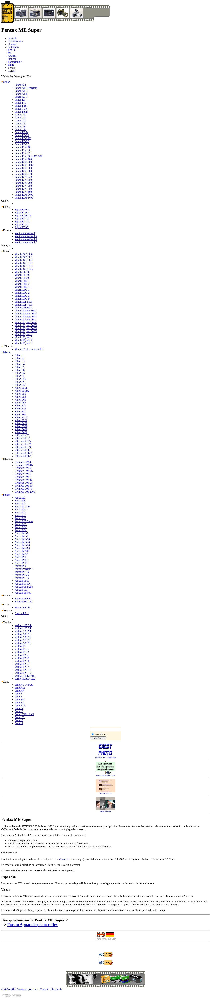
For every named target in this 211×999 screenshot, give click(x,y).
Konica (7, 230)
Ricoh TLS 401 (23, 607)
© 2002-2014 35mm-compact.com (19, 989)
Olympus (8, 459)
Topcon (7, 610)
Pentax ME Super (24, 521)
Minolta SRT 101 (24, 257)
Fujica (6, 206)
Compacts (13, 44)
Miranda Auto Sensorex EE (29, 349)
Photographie (15, 61)
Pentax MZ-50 (22, 545)
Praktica (7, 595)
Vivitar (4, 616)
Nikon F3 (20, 361)
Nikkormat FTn (23, 441)
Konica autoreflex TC (26, 242)
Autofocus (13, 47)
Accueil (12, 38)
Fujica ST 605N (23, 215)
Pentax (6, 494)
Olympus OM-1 (23, 462)
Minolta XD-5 (22, 280)
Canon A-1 (20, 84)
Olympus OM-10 (23, 479)
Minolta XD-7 (22, 283)
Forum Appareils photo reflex (32, 924)
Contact (44, 989)
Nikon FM (20, 384)
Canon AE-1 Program (26, 87)
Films (11, 64)
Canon (6, 82)
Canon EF (20, 99)
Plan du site (57, 989)
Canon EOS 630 (23, 177)
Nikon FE (20, 375)
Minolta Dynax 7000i (26, 328)
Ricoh (6, 604)
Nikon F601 (21, 429)
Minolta (7, 251)
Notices (12, 58)
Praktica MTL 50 (23, 601)
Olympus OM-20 (23, 482)
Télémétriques (15, 41)
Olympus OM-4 (23, 476)
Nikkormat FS (22, 435)
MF (10, 52)
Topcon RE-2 (22, 613)
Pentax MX (21, 530)
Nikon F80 (20, 411)
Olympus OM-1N (24, 465)
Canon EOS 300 (23, 162)
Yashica (7, 622)
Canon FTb (21, 105)
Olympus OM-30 (23, 485)
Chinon (5, 200)
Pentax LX (20, 515)
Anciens (12, 55)
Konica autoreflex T (25, 233)
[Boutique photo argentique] (105, 983)
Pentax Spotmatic (24, 586)
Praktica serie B (23, 598)
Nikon (6, 352)
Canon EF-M (21, 132)
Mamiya (5, 245)
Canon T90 (20, 129)
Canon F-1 (20, 102)
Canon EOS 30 (22, 150)
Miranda (8, 346)
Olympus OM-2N (24, 470)
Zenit (6, 681)
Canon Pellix (21, 111)
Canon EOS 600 (23, 171)
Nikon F (19, 355)
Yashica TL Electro (24, 675)
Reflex (11, 49)
